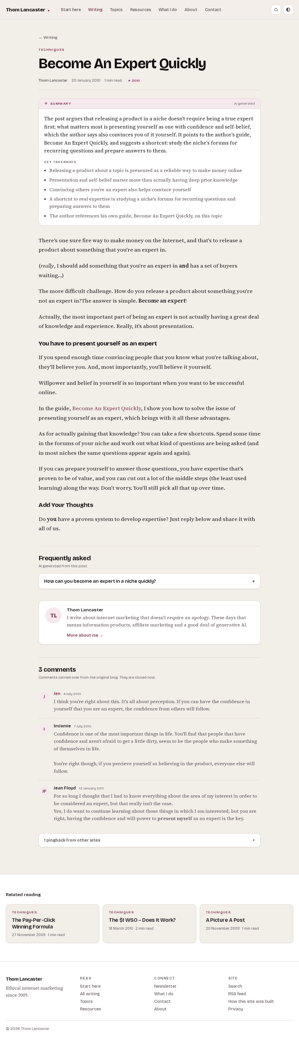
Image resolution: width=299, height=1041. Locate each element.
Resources (140, 9)
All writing (90, 993)
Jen (57, 693)
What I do (168, 9)
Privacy (235, 1009)
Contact (213, 9)
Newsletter (165, 986)
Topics (116, 9)
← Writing (48, 37)
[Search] (276, 10)
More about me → (85, 635)
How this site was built (251, 1001)
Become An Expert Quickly (106, 408)
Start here (71, 9)
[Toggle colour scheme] (288, 10)
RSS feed (237, 993)
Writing (95, 9)
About (191, 9)
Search (235, 986)
